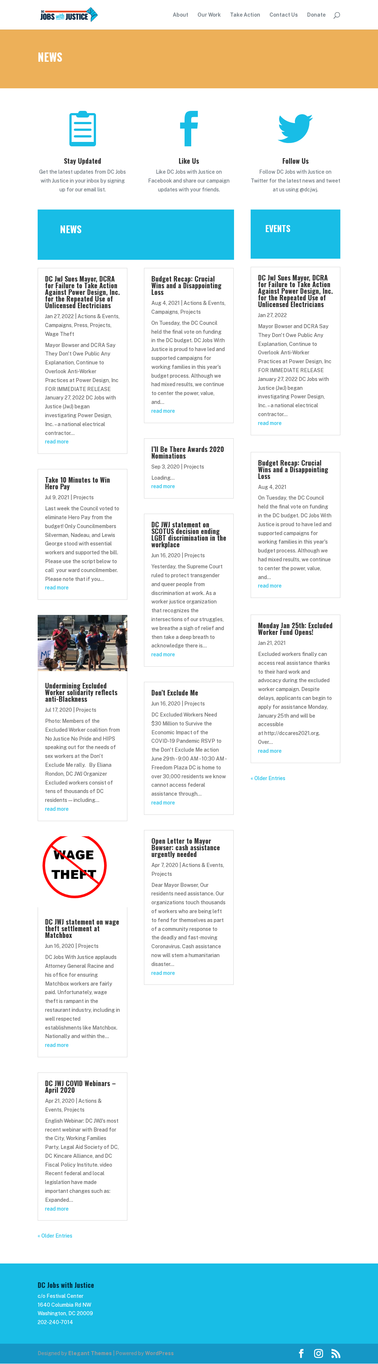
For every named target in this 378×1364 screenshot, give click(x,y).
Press (80, 325)
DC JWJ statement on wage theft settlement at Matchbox (82, 928)
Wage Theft (59, 334)
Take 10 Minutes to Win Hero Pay (77, 483)
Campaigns (58, 325)
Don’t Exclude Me (174, 692)
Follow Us (295, 161)
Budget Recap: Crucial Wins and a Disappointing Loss (186, 285)
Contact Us (283, 15)
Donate (316, 15)
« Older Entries (55, 1236)
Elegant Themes (90, 1353)
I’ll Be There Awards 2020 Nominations (187, 452)
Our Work (209, 15)
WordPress (159, 1353)
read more (57, 442)
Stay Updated (82, 161)
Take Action (245, 15)
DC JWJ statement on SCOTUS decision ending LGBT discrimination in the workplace (188, 534)
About (180, 15)
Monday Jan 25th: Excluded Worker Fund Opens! (295, 628)
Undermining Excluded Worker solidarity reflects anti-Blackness (81, 692)
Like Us (189, 161)
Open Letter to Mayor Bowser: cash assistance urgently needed (185, 847)
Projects (100, 325)
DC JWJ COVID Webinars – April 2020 (80, 1086)
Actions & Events (98, 316)
